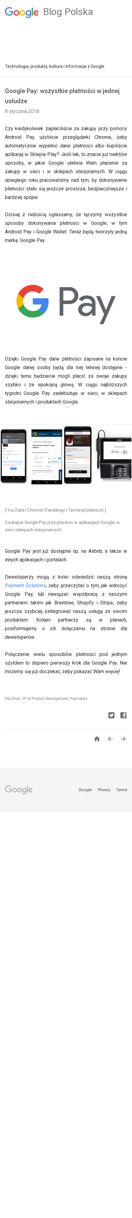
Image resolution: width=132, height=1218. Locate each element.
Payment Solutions (25, 585)
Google (86, 789)
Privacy (104, 789)
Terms (121, 789)
